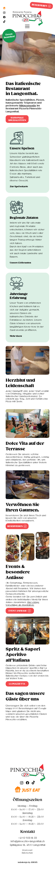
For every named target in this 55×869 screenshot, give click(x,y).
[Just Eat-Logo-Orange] (4, 8)
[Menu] (27, 26)
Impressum (27, 850)
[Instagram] (4, 12)
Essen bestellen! (9, 35)
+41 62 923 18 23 (27, 838)
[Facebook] (4, 17)
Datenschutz (27, 853)
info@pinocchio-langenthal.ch (28, 841)
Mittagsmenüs (27, 105)
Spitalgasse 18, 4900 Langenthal (27, 845)
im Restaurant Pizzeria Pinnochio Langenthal (23, 108)
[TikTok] (4, 21)
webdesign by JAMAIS (27, 862)
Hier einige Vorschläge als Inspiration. (22, 603)
